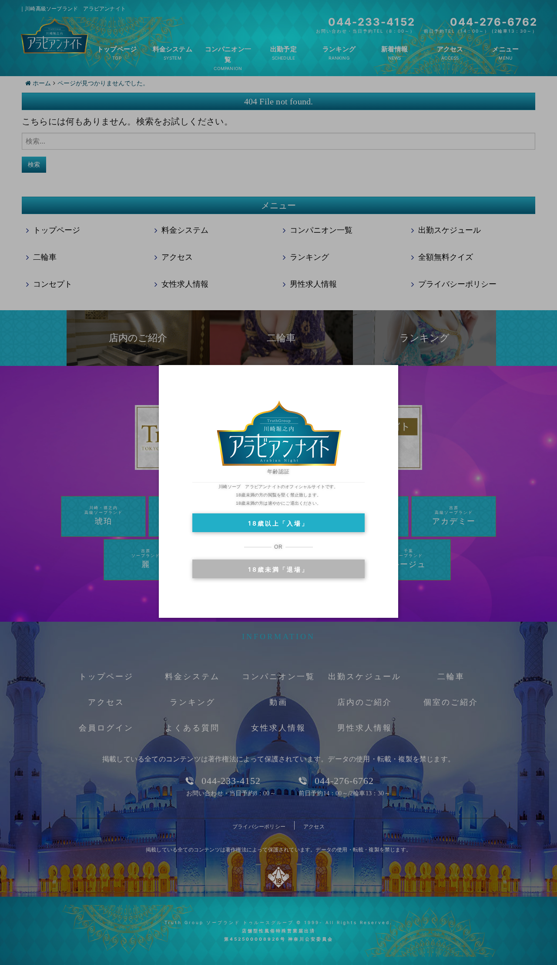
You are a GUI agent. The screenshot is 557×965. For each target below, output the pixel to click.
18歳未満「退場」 (278, 569)
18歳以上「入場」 (278, 523)
